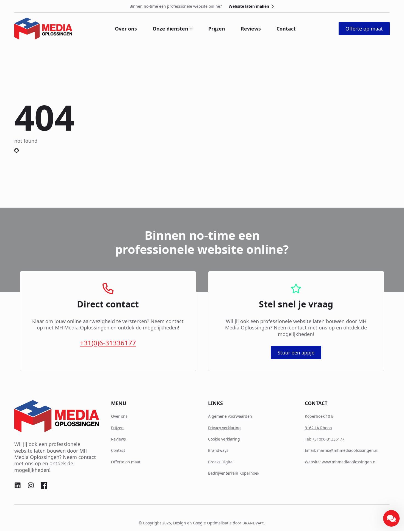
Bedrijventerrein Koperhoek (233, 473)
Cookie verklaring (224, 439)
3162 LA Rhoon (318, 427)
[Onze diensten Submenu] (190, 28)
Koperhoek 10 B (319, 416)
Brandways (218, 450)
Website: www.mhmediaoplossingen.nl (341, 461)
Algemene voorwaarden (230, 416)
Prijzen (216, 28)
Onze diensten (170, 28)
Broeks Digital (221, 461)
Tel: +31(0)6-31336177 (324, 439)
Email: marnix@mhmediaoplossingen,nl (341, 450)
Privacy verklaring (224, 427)
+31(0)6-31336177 (108, 343)
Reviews (251, 28)
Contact (286, 28)
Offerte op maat (125, 461)
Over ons (126, 28)
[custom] (17, 485)
